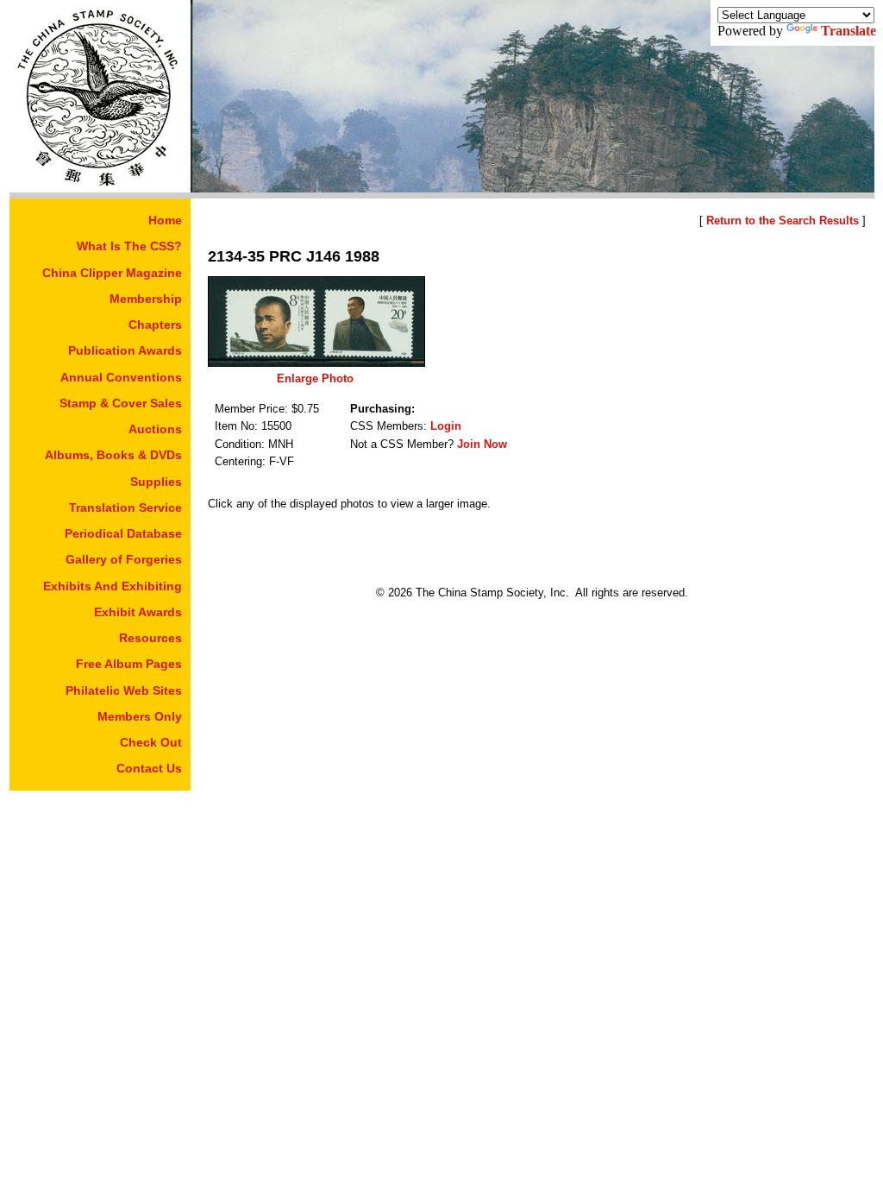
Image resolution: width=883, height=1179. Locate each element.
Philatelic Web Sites (124, 690)
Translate (848, 30)
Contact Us (149, 768)
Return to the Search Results (782, 220)
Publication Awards (125, 350)
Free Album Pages (129, 664)
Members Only (139, 716)
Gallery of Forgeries (124, 559)
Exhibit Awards (138, 612)
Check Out (151, 742)
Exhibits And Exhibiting (112, 586)
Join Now (482, 444)
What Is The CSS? (129, 246)
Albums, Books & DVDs (113, 455)
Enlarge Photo (315, 378)
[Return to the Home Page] (100, 187)
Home (165, 220)
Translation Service (125, 507)
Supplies (156, 482)
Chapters (155, 324)
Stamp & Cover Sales (120, 403)
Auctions (155, 429)
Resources (150, 638)
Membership (146, 299)
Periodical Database (123, 533)
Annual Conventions (121, 377)
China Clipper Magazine (112, 273)
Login (445, 425)
